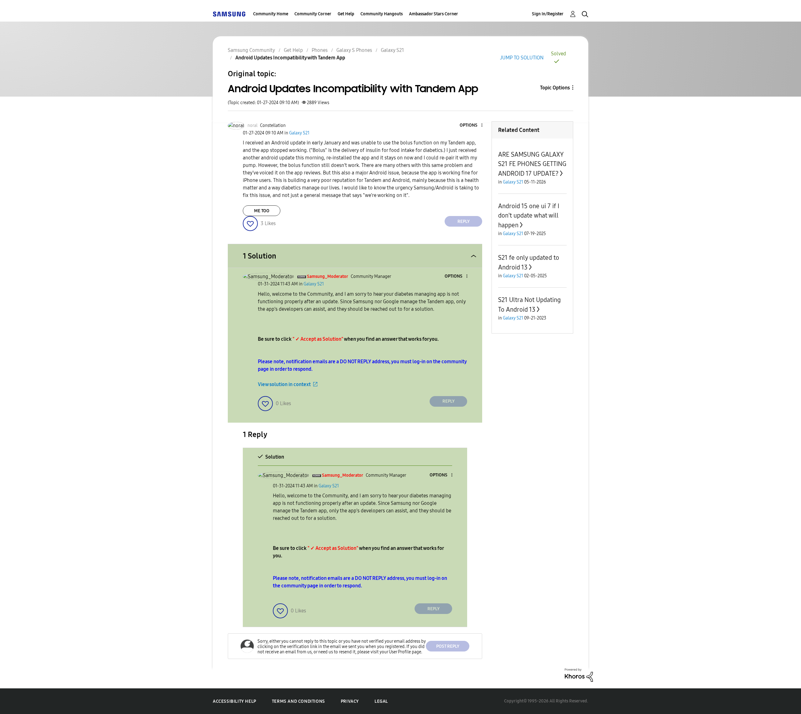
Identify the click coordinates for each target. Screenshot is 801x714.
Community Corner (312, 14)
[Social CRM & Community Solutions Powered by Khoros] (579, 675)
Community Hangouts (381, 14)
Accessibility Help (234, 701)
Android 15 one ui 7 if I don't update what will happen (528, 215)
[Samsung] (229, 14)
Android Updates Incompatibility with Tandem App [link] (290, 58)
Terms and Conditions (298, 701)
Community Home (270, 14)
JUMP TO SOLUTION (521, 58)
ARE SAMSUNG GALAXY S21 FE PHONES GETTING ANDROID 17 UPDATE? (532, 164)
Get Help (346, 14)
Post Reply (447, 646)
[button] (471, 125)
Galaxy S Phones (354, 50)
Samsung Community (251, 50)
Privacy (350, 701)
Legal (381, 701)
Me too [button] (261, 211)
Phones (320, 50)
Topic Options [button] (555, 88)
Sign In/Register (548, 14)
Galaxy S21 (392, 50)
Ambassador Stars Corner (433, 14)
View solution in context (284, 384)
